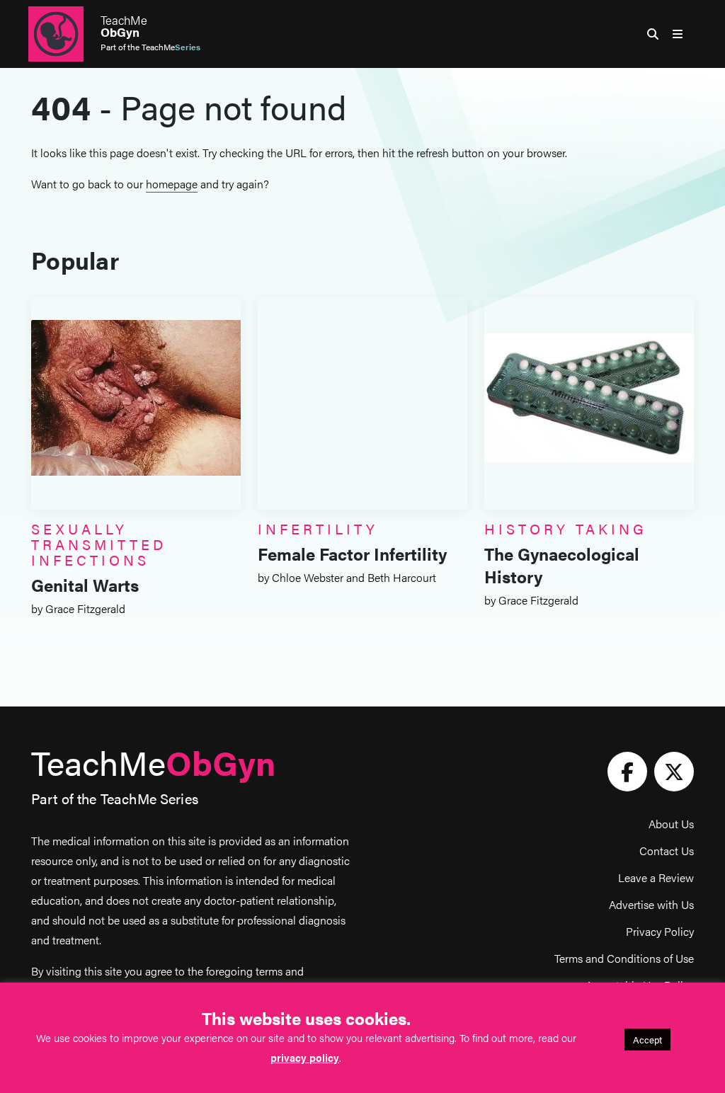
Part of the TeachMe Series (114, 798)
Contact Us (666, 850)
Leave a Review (656, 877)
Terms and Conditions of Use (624, 958)
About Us (671, 824)
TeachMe (124, 26)
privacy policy (304, 1057)
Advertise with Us (651, 904)
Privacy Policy (660, 931)
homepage (172, 184)
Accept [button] (647, 1039)
